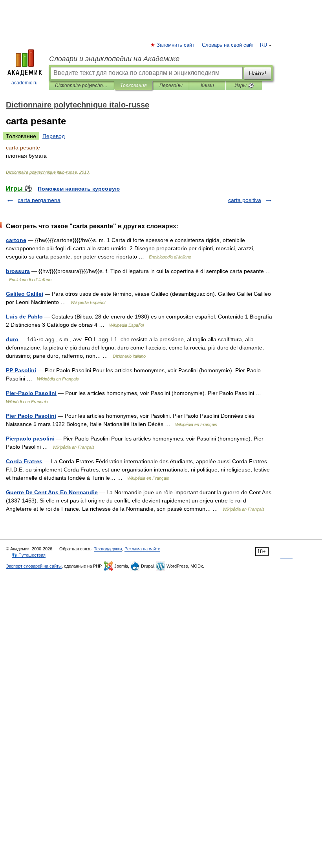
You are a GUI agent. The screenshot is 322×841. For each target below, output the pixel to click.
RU (263, 45)
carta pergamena (39, 200)
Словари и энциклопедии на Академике (114, 59)
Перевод (53, 136)
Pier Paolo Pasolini (31, 416)
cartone (16, 240)
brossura (18, 271)
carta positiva (244, 200)
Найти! (257, 73)
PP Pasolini (21, 370)
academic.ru (24, 83)
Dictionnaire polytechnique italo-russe (81, 85)
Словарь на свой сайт (228, 45)
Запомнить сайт (175, 45)
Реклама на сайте (142, 548)
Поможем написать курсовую (79, 189)
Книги (207, 85)
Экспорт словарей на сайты (34, 566)
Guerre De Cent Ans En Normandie (52, 492)
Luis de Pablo (24, 316)
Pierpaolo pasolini (30, 438)
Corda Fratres (24, 461)
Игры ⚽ (244, 85)
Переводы (171, 85)
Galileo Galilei (24, 294)
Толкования (133, 85)
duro (12, 339)
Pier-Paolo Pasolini (31, 393)
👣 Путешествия (29, 555)
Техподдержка (108, 548)
